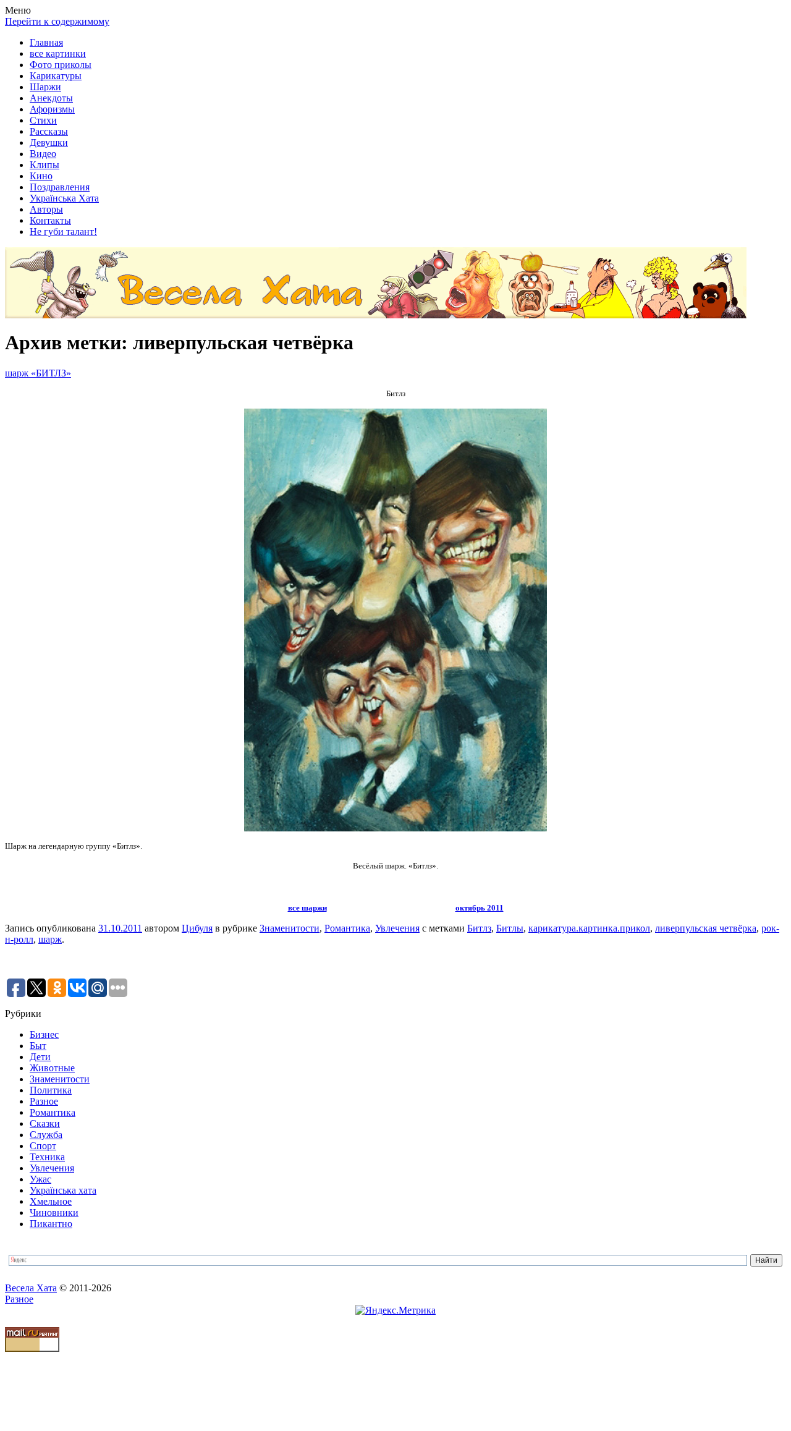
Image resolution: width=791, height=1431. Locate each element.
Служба (46, 1134)
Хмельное (51, 1201)
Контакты (50, 220)
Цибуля (197, 928)
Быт (38, 1045)
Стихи (43, 120)
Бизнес (44, 1034)
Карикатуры (56, 75)
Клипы (44, 164)
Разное (44, 1101)
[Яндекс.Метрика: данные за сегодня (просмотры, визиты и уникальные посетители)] (395, 1310)
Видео (43, 153)
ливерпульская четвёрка (705, 928)
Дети (40, 1056)
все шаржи (307, 907)
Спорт (43, 1145)
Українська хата (63, 1190)
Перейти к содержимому (57, 21)
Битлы (509, 928)
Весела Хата (31, 1288)
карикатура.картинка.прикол (589, 928)
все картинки (58, 53)
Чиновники (54, 1212)
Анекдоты (51, 98)
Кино (41, 176)
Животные (52, 1068)
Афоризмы (52, 109)
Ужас (40, 1179)
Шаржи (45, 87)
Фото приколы (60, 64)
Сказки (45, 1123)
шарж (50, 939)
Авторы (46, 209)
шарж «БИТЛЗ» (38, 373)
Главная (46, 42)
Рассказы (49, 131)
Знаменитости (289, 928)
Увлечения (397, 928)
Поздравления (60, 187)
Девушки (49, 142)
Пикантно (51, 1223)
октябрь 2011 (479, 907)
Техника (47, 1157)
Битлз (479, 928)
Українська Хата (64, 198)
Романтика (347, 928)
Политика (51, 1090)
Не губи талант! (63, 231)
